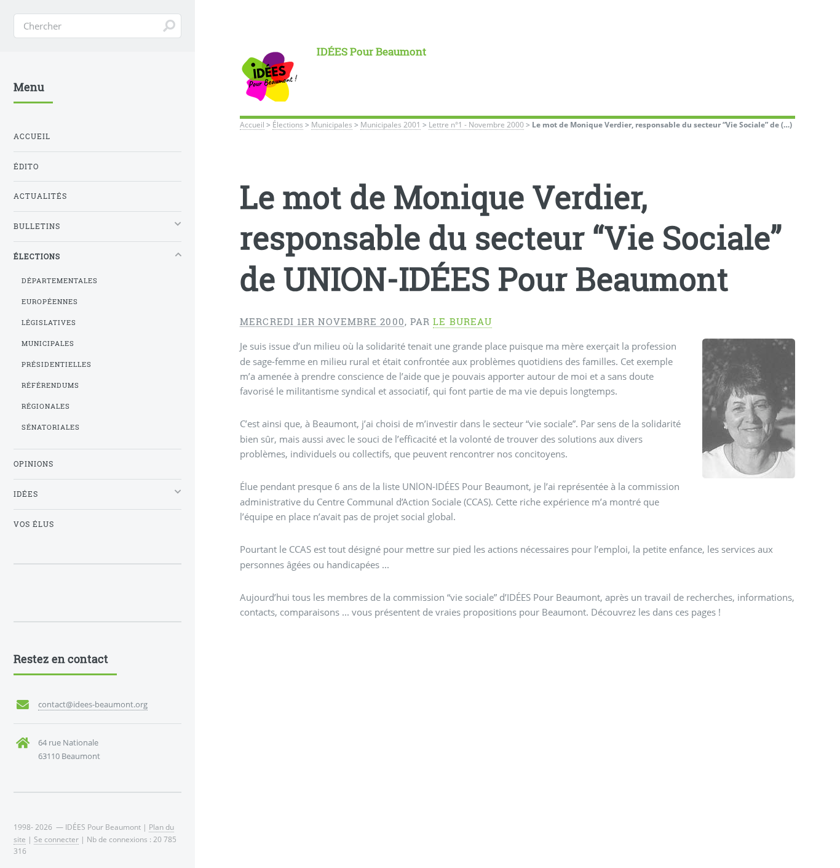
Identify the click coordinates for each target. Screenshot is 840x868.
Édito (26, 166)
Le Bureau (462, 322)
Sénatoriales (51, 427)
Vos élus (34, 524)
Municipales (331, 124)
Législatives (49, 322)
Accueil (252, 124)
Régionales (46, 406)
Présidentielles (57, 364)
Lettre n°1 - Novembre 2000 (476, 124)
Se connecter (56, 839)
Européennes (50, 301)
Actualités (40, 196)
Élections (287, 124)
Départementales (60, 280)
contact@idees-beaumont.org (93, 704)
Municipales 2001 (390, 124)
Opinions (33, 463)
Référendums (50, 385)
